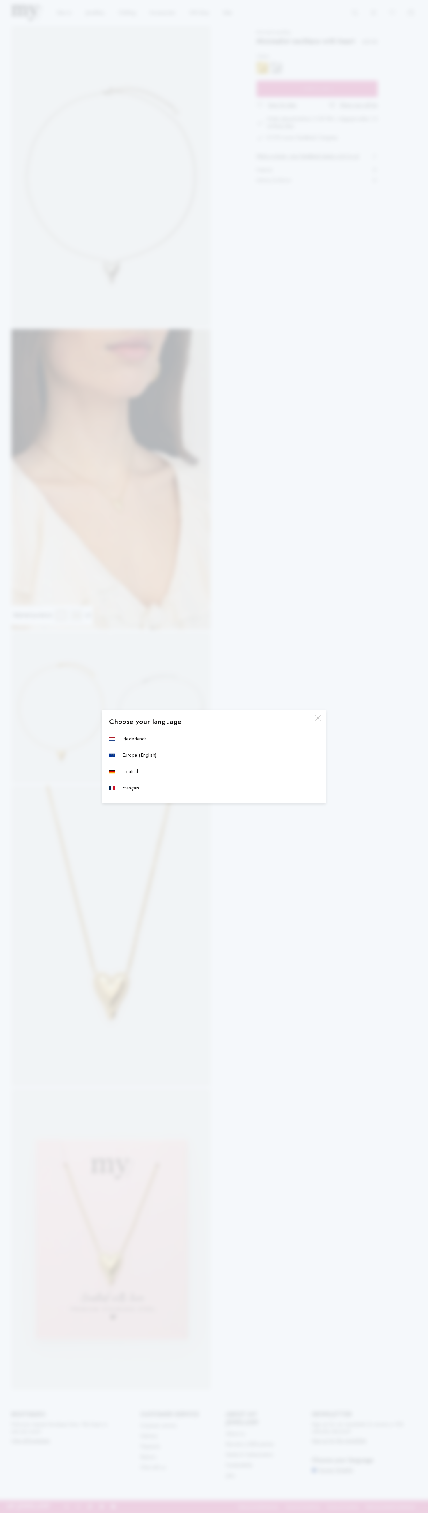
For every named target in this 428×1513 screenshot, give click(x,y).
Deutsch (130, 771)
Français (130, 787)
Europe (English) (139, 755)
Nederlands (134, 739)
